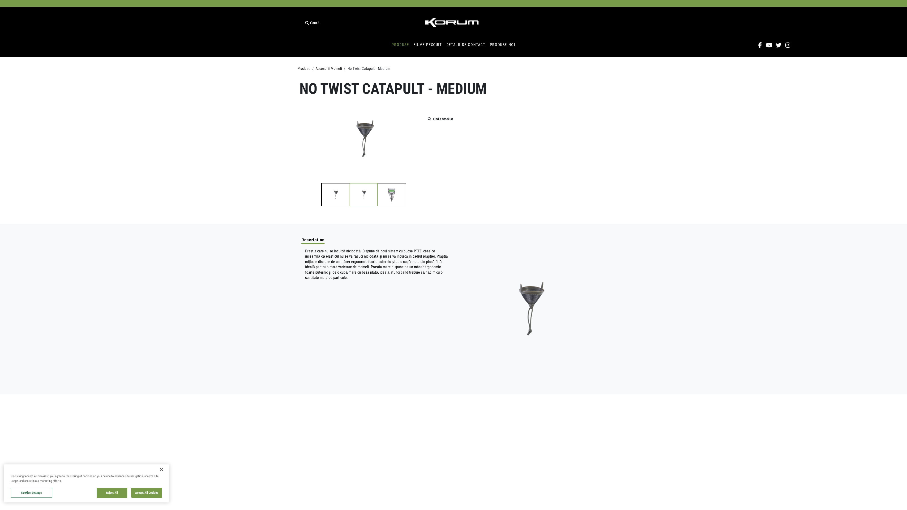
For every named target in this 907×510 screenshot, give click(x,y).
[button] (335, 194)
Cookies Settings (31, 492)
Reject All (112, 492)
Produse (304, 68)
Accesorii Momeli (329, 68)
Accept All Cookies (146, 492)
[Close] (161, 469)
